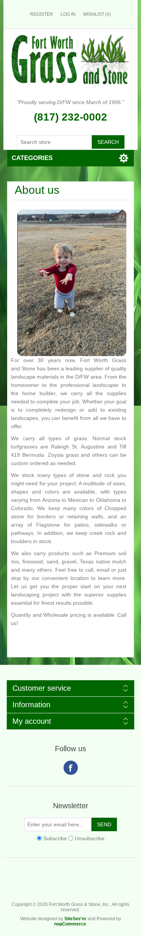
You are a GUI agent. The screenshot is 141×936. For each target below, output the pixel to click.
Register (41, 14)
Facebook (71, 768)
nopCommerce (70, 924)
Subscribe (55, 838)
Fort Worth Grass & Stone (134, 884)
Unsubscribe (90, 838)
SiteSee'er (75, 918)
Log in (68, 14)
